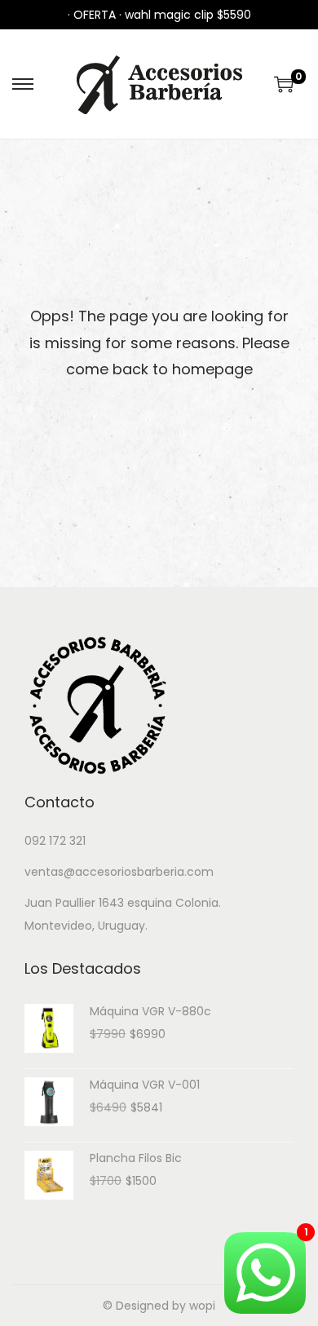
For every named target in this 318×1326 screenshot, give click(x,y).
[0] (284, 84)
